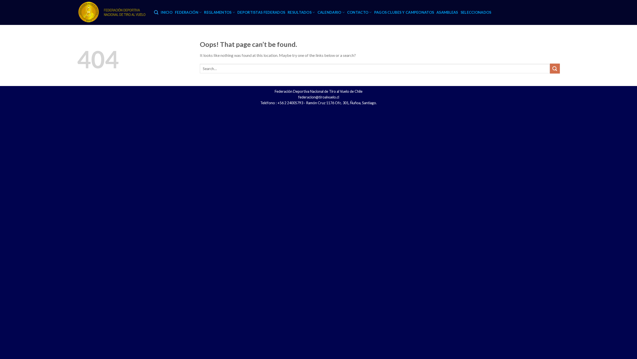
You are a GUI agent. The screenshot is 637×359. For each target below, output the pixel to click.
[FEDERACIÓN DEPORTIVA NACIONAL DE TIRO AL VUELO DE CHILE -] (112, 12)
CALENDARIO (329, 12)
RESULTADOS (300, 12)
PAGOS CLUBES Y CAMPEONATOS (404, 12)
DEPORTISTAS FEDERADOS (261, 12)
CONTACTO (357, 12)
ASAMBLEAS (447, 12)
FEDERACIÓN (186, 12)
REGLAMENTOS (217, 12)
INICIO (166, 12)
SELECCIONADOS (476, 12)
